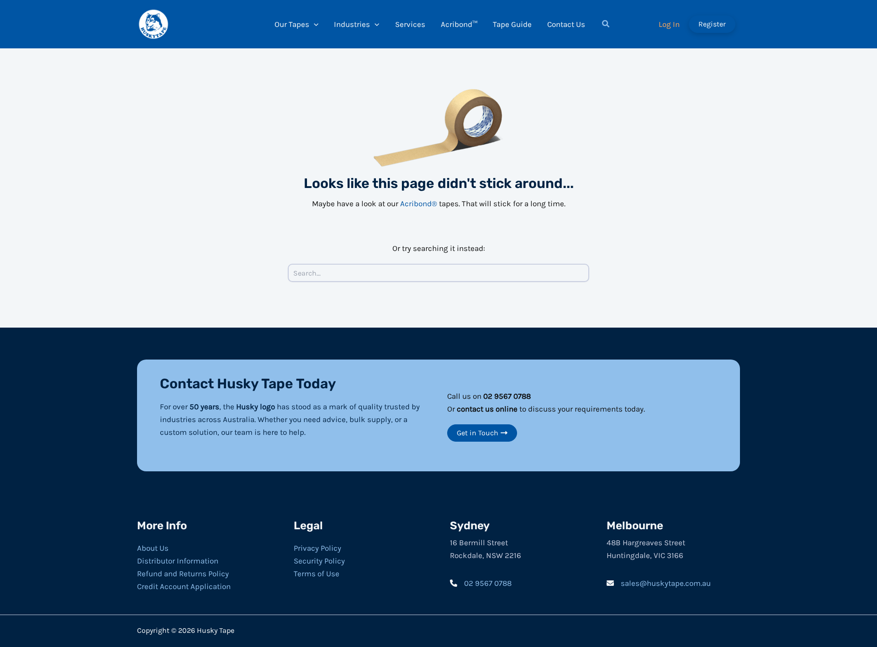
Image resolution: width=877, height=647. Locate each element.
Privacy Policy (317, 548)
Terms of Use (316, 573)
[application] (313, 24)
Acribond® (418, 203)
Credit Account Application (184, 586)
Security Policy (319, 560)
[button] (606, 25)
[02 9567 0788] (481, 583)
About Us (153, 548)
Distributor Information (177, 560)
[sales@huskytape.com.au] (659, 583)
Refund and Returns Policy (183, 573)
